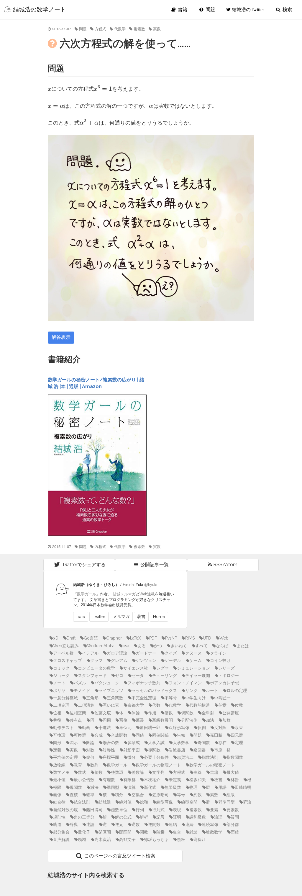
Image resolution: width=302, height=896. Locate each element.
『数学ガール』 (86, 594)
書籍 (182, 9)
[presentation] (49, 88)
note (80, 616)
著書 (141, 616)
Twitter (99, 616)
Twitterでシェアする (83, 564)
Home (159, 616)
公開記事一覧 (154, 564)
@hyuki (150, 584)
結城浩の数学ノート (39, 9)
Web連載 (147, 594)
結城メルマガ (124, 594)
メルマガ (121, 616)
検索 (286, 9)
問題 (209, 9)
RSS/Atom (224, 564)
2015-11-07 (61, 29)
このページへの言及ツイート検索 (119, 856)
